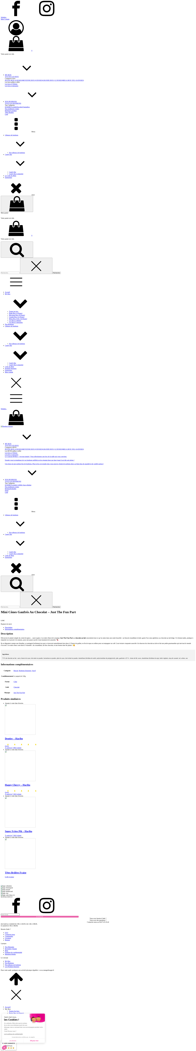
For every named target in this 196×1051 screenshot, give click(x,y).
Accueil (7, 292)
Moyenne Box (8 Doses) (17, 315)
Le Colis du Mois (10, 176)
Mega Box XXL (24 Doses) (18, 319)
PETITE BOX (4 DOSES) (13, 80)
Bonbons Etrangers (25, 671)
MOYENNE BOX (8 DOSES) (32, 80)
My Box (7, 294)
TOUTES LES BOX (12, 77)
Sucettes (19, 107)
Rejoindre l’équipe (11, 949)
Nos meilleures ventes (12, 109)
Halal (6, 490)
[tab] (100, 627)
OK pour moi (34, 1041)
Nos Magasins (9, 947)
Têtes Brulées (9, 112)
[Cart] (17, 204)
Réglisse (7, 111)
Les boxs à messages (11, 86)
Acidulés (14, 107)
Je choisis (12, 1041)
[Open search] (17, 250)
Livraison (8, 938)
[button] (98, 27)
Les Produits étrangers (12, 967)
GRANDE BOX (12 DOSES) (52, 80)
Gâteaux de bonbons (11, 135)
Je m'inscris (39, 916)
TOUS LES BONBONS (13, 103)
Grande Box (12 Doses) (16, 317)
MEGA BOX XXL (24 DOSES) (73, 80)
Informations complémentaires (14, 629)
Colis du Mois (9, 367)
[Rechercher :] (10, 273)
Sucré (34, 671)
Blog (6, 950)
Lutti (6, 114)
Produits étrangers (10, 368)
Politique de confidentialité (13, 952)
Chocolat (16, 687)
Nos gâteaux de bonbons (17, 153)
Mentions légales (10, 954)
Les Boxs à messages (16, 322)
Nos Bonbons (9, 324)
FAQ (6, 933)
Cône (15, 682)
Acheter (18, 748)
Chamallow (26, 107)
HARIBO (8, 107)
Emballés (13, 489)
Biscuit (16, 671)
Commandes (9, 936)
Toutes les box (13, 311)
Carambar (13, 111)
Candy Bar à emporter (16, 174)
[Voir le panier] (98, 418)
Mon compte (9, 372)
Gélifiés (20, 485)
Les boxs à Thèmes (11, 84)
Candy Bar (8, 154)
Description (8, 627)
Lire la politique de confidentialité (13, 1034)
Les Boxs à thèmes (15, 321)
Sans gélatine (27, 485)
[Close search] (36, 266)
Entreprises (8, 177)
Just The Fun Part (19, 693)
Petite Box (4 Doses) (15, 313)
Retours (7, 940)
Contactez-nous (10, 934)
